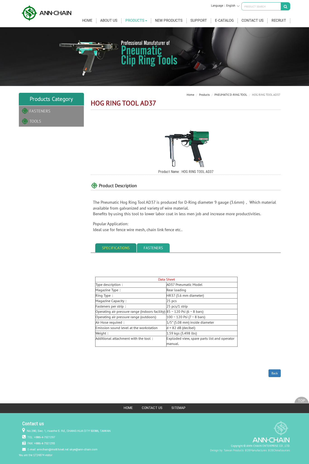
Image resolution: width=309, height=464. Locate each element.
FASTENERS (39, 111)
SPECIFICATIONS (116, 247)
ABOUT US (108, 20)
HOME (87, 20)
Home (190, 95)
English (230, 5)
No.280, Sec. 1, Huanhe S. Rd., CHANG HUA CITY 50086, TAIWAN (69, 431)
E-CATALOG (224, 20)
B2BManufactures (256, 450)
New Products (169, 20)
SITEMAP (178, 408)
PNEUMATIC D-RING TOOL (230, 95)
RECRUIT (278, 20)
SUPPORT (198, 20)
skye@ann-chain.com (83, 449)
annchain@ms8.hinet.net (53, 449)
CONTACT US (253, 20)
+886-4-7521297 (44, 437)
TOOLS (35, 121)
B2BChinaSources (279, 450)
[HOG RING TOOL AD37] (186, 145)
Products (204, 95)
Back (274, 373)
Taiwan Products (234, 450)
